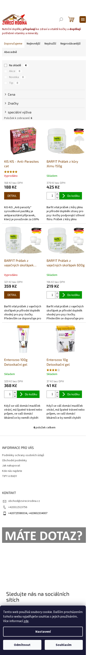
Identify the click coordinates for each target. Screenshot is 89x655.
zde (26, 621)
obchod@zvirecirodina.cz (24, 501)
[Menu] (83, 19)
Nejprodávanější (70, 44)
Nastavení (43, 631)
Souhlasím (64, 645)
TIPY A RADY (9, 476)
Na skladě (17, 65)
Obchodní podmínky (14, 460)
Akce (14, 71)
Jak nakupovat (11, 466)
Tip (13, 83)
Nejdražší (50, 44)
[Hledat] (61, 19)
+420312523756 (17, 507)
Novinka (16, 77)
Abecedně (10, 52)
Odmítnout (22, 645)
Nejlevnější (33, 44)
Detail (12, 195)
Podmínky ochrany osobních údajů (23, 455)
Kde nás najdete (12, 471)
